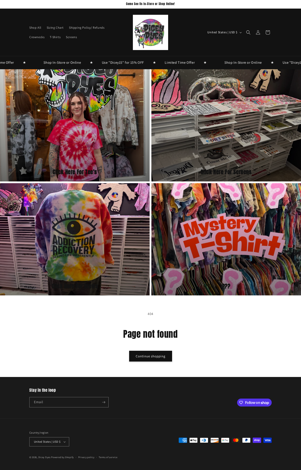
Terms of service (108, 457)
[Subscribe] (103, 402)
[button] (248, 32)
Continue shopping (150, 356)
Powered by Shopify (62, 457)
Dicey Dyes (44, 457)
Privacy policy (86, 457)
